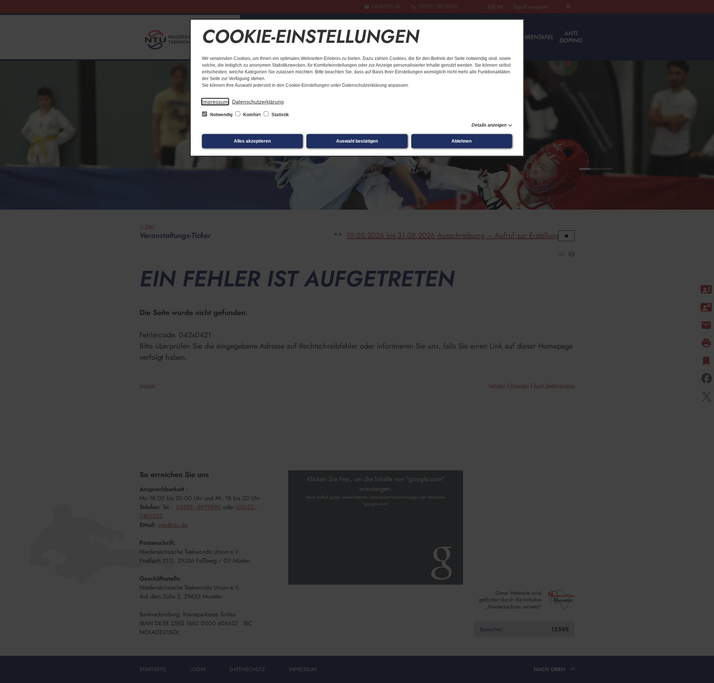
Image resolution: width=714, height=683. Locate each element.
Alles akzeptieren (252, 141)
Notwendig (221, 114)
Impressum (215, 102)
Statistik (279, 114)
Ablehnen (461, 141)
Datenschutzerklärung (258, 102)
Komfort (252, 114)
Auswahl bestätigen (357, 141)
